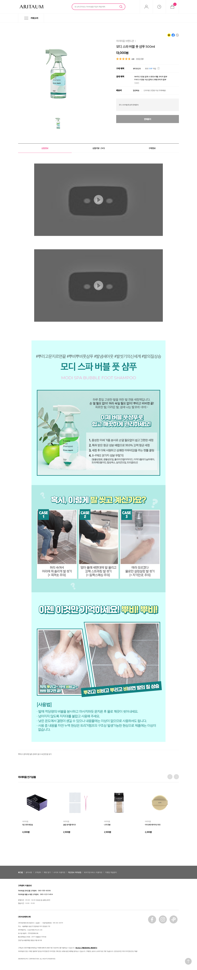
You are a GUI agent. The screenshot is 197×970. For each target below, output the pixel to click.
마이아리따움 (146, 6)
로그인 (20, 872)
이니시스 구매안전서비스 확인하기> (86, 948)
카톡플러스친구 (174, 919)
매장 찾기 (47, 872)
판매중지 (147, 119)
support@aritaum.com (34, 930)
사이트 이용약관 (59, 872)
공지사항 (29, 872)
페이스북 (152, 919)
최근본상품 (159, 6)
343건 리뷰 (139, 59)
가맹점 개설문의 (111, 872)
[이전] (169, 776)
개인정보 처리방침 (74, 872)
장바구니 (174, 4)
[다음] (176, 776)
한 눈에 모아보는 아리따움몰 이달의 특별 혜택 (90, 6)
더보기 (136, 83)
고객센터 (38, 872)
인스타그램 (163, 919)
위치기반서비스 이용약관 (93, 872)
